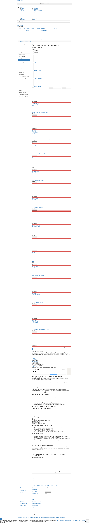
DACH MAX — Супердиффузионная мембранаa (39, 153)
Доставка (38, 485)
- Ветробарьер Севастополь (23, 62)
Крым (22, 17)
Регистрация (21, 6)
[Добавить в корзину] (51, 102)
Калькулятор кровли (44, 30)
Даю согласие (2, 522)
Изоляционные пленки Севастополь (25, 41)
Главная (20, 28)
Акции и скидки (37, 28)
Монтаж (32, 28)
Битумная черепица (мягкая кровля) (23, 44)
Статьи (56, 485)
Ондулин (20, 48)
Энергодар (35, 18)
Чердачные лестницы (22, 72)
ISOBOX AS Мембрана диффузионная (37, 207)
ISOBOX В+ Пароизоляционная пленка (37, 302)
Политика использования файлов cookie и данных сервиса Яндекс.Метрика (39, 517)
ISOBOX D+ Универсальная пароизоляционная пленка (40, 248)
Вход (20, 5)
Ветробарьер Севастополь (38, 62)
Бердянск (22, 11)
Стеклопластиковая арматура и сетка (23, 86)
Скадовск (34, 12)
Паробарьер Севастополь (37, 86)
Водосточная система (22, 56)
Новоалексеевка (35, 9)
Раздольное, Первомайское (37, 10)
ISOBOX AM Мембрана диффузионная (38, 180)
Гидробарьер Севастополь (38, 70)
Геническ (22, 12)
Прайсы (24, 28)
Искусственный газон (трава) (23, 96)
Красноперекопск (23, 16)
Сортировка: (50, 87)
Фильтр (33, 49)
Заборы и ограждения (22, 54)
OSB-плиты (20, 90)
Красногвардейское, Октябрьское (26, 15)
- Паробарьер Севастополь (23, 68)
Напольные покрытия (22, 88)
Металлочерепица (21, 46)
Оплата (27, 32)
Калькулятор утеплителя (45, 39)
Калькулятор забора (44, 32)
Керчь (22, 14)
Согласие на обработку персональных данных (58, 517)
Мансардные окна (21, 74)
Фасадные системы (22, 70)
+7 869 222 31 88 (34, 359)
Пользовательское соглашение (22, 517)
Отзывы (27, 30)
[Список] (32, 87)
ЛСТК (19, 101)
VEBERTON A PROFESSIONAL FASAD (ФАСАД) (39, 98)
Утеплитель (20, 58)
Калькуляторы (43, 28)
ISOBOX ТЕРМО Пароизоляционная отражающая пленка (40, 329)
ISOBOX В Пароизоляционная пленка (37, 288)
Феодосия (34, 15)
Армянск (22, 10)
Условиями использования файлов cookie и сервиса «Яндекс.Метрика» (67, 520)
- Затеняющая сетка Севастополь (22, 66)
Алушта (22, 9)
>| (43, 348)
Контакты (55, 28)
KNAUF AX (33, 343)
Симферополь (35, 11)
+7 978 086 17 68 (20, 25)
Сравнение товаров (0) (42, 87)
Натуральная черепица (22, 78)
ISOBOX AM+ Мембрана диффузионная (38, 193)
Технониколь (36, 52)
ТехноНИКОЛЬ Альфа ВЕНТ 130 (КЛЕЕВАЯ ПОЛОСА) (40, 112)
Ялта (34, 19)
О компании (28, 28)
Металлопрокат (34, 491)
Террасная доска (21, 98)
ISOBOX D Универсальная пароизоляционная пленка (40, 234)
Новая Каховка (35, 8)
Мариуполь (23, 18)
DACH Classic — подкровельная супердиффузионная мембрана (41, 139)
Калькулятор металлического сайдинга (47, 35)
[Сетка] (33, 87)
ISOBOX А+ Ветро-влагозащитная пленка (38, 275)
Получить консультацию (35, 363)
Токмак (34, 14)
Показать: (64, 87)
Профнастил (21, 50)
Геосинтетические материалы (23, 94)
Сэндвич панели (34, 507)
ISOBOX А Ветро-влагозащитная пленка (38, 261)
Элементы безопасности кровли (24, 76)
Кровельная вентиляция (22, 92)
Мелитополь (23, 19)
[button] (1, 519)
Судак (34, 13)
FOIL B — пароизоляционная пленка (37, 166)
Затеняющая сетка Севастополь (38, 78)
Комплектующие (21, 80)
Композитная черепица (22, 83)
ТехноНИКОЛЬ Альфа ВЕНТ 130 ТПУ (37, 126)
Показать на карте (34, 366)
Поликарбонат (21, 52)
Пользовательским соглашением (84, 520)
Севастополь (21, 7)
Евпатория (22, 13)
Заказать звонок (20, 26)
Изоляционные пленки (22, 60)
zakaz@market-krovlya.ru (35, 361)
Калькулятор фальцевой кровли (46, 37)
